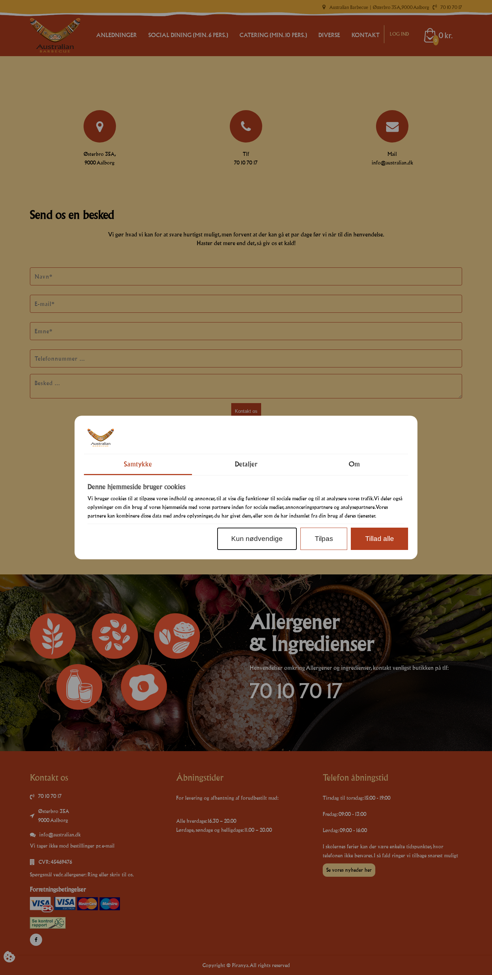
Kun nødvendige (257, 538)
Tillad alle (379, 538)
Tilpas (324, 538)
